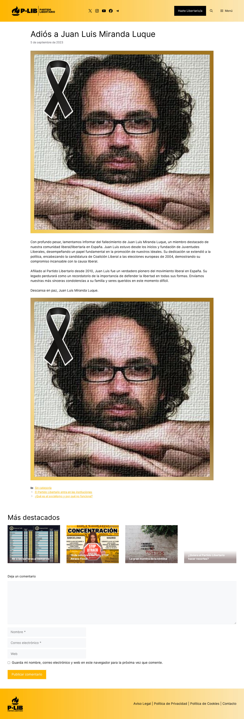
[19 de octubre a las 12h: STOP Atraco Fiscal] (93, 560)
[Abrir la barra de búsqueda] (211, 11)
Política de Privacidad (171, 704)
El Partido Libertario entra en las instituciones (63, 492)
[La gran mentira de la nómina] (151, 560)
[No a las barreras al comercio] (34, 560)
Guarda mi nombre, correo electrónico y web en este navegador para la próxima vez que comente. (87, 662)
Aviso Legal (142, 704)
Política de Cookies (204, 704)
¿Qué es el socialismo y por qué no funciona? (63, 496)
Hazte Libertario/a (190, 11)
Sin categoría (43, 487)
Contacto (229, 704)
